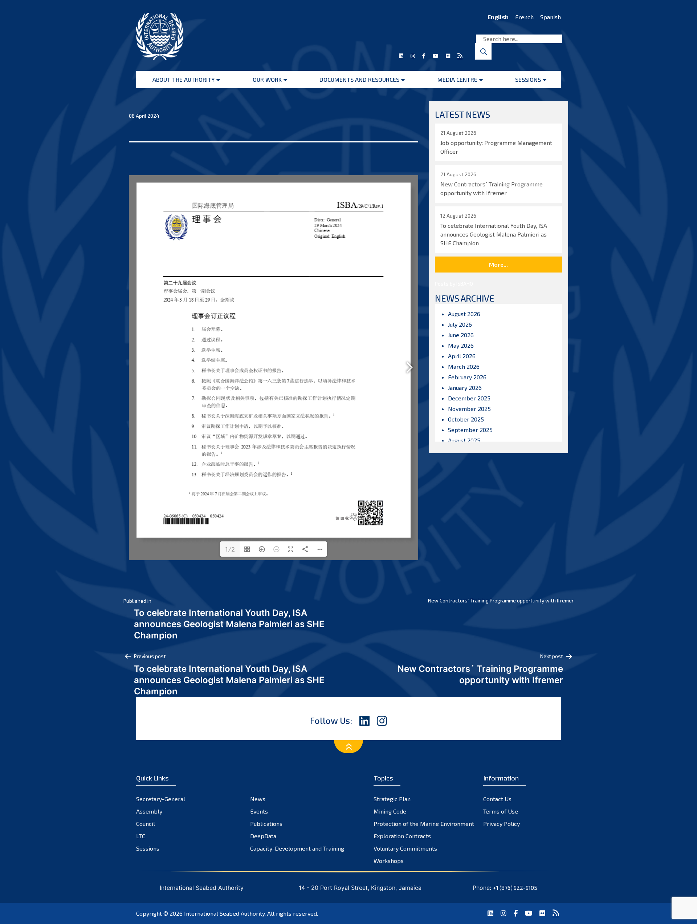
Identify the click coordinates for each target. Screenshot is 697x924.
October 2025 (466, 419)
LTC (140, 835)
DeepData (263, 835)
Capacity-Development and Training (297, 848)
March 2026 (464, 366)
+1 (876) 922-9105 (515, 887)
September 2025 (470, 429)
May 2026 (461, 345)
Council (145, 823)
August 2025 (464, 440)
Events (259, 811)
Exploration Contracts (402, 835)
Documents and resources (359, 79)
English (498, 16)
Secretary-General (160, 798)
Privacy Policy (501, 823)
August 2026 (464, 313)
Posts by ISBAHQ (454, 284)
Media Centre (457, 79)
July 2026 (460, 324)
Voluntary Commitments (405, 848)
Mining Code (390, 811)
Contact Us (497, 798)
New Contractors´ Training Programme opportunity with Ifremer (501, 600)
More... (498, 264)
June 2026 (461, 334)
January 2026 (465, 387)
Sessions (528, 79)
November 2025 (469, 408)
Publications (266, 823)
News (257, 798)
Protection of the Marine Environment (424, 823)
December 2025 (469, 398)
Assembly (149, 811)
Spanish (550, 16)
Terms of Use (500, 811)
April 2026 (462, 355)
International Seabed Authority (224, 913)
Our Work (267, 79)
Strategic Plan (392, 798)
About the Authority (183, 79)
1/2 (230, 549)
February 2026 (467, 377)
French (524, 16)
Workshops (389, 860)
